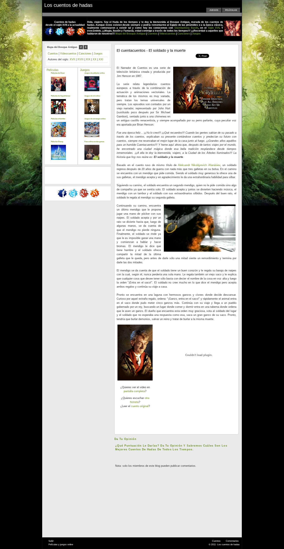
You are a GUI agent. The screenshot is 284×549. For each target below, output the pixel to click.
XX (94, 59)
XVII (72, 59)
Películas (231, 10)
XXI (101, 59)
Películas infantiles (58, 119)
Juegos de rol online (92, 96)
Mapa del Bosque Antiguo (62, 47)
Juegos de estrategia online (94, 119)
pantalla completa (134, 391)
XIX (88, 59)
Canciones (85, 53)
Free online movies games (94, 142)
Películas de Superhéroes (60, 96)
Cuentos (53, 53)
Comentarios (232, 541)
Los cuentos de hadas (68, 5)
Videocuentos (68, 53)
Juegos (213, 10)
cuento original (139, 406)
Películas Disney (57, 142)
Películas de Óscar (58, 73)
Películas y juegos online (60, 544)
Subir (51, 541)
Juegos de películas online (94, 73)
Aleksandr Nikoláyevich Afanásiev (199, 165)
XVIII (80, 59)
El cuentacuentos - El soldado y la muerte (151, 50)
